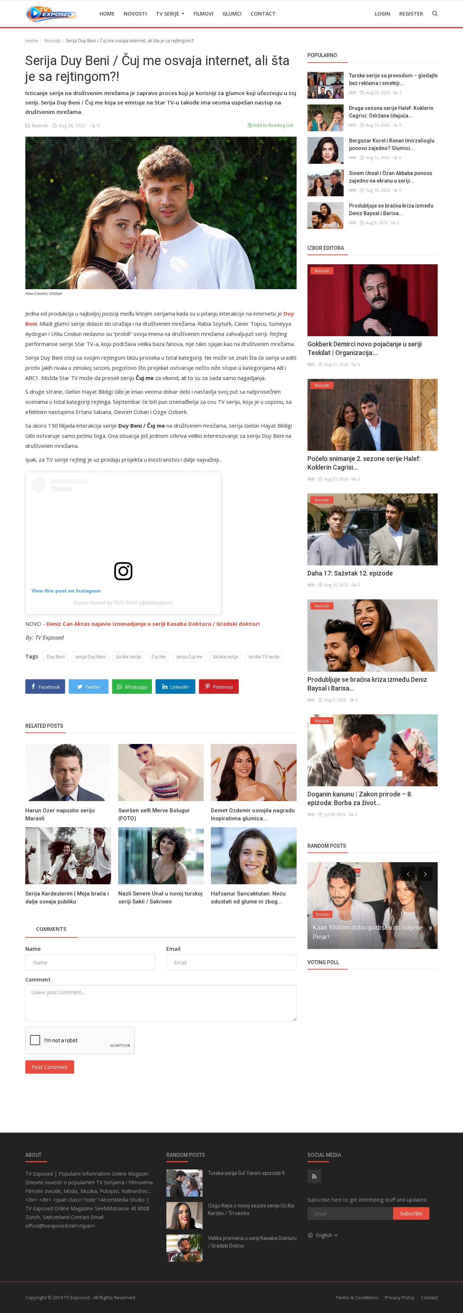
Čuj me (159, 657)
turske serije (128, 657)
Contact (263, 13)
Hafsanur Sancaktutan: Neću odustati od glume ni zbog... (248, 897)
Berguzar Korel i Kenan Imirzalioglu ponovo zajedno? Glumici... (391, 144)
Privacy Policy (400, 1297)
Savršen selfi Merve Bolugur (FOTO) (154, 814)
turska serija (225, 657)
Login (382, 13)
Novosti (135, 13)
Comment (38, 979)
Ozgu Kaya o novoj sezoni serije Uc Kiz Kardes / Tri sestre (251, 1209)
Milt (352, 92)
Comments (51, 928)
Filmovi (203, 13)
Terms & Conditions (357, 1297)
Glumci (232, 13)
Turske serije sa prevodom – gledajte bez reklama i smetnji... (393, 79)
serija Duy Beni (90, 657)
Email (173, 948)
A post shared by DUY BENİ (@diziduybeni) (123, 603)
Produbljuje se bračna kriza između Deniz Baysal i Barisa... (391, 209)
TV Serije (168, 13)
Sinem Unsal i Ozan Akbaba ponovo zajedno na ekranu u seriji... (390, 176)
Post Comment (50, 1067)
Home (107, 13)
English (325, 1235)
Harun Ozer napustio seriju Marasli (60, 814)
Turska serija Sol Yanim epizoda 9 (246, 1173)
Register (411, 13)
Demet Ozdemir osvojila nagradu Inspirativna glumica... (253, 814)
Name (33, 948)
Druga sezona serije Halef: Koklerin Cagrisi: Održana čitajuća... (391, 111)
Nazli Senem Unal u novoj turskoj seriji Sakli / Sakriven (160, 897)
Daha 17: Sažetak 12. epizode (350, 573)
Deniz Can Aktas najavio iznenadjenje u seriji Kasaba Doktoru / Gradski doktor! (153, 623)
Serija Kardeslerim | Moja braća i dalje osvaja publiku (67, 897)
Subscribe (411, 1213)
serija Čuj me (189, 657)
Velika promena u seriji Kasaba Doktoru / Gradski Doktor (252, 1242)
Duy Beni (56, 657)
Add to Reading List (272, 125)
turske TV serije (264, 657)
